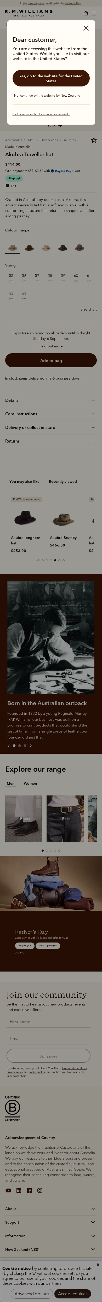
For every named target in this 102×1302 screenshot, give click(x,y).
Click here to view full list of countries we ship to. (41, 114)
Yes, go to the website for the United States (51, 78)
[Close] (86, 28)
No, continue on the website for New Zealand (47, 95)
